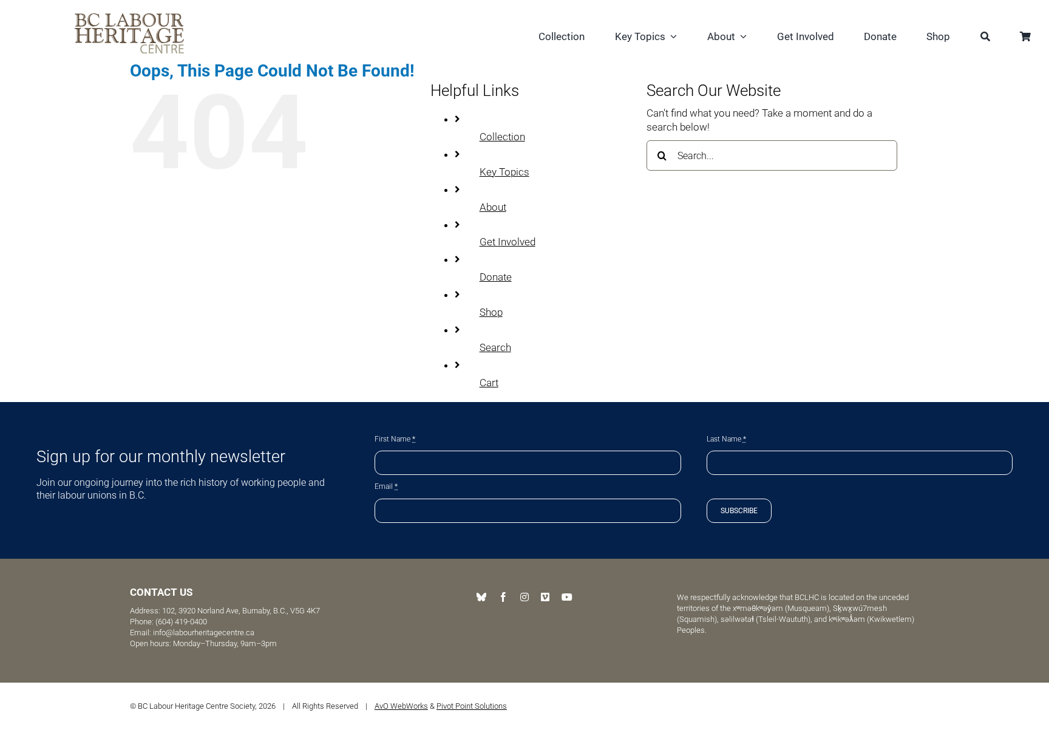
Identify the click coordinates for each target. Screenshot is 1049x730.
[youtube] (567, 597)
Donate (496, 277)
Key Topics (504, 172)
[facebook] (503, 597)
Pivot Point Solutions (471, 706)
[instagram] (524, 597)
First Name (395, 439)
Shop (491, 312)
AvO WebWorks (401, 706)
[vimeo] (545, 597)
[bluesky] (481, 597)
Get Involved (507, 242)
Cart (489, 383)
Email (386, 486)
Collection (502, 137)
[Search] (985, 37)
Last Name (726, 439)
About (493, 207)
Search (495, 347)
